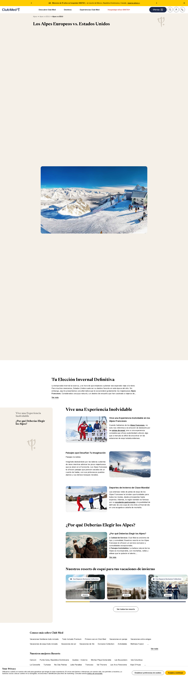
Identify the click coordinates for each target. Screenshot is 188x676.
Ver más (55, 397)
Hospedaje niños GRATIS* (119, 10)
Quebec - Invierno (79, 660)
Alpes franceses (137, 425)
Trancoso (89, 665)
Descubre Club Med (47, 10)
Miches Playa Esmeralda (101, 660)
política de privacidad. (95, 673)
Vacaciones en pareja (118, 639)
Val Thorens (102, 665)
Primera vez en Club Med (95, 639)
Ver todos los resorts (126, 609)
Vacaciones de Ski (86, 644)
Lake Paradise (76, 665)
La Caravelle (35, 665)
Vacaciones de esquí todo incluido (44, 644)
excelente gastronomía (125, 502)
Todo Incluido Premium (71, 639)
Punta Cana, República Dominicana (54, 660)
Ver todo (154, 649)
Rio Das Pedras (60, 665)
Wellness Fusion (137, 644)
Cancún (33, 660)
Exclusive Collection (106, 644)
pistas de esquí (118, 430)
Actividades (122, 644)
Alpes (35, 16)
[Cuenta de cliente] (176, 9)
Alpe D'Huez (135, 665)
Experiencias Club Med (89, 10)
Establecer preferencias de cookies (148, 673)
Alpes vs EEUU (44, 16)
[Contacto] (182, 9)
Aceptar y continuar (175, 673)
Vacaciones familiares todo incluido (44, 639)
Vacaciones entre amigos (141, 639)
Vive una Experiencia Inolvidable (28, 414)
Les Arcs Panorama (118, 665)
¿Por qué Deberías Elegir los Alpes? (30, 422)
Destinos (68, 10)
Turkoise (47, 665)
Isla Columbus (137, 660)
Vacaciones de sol (68, 644)
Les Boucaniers (121, 660)
